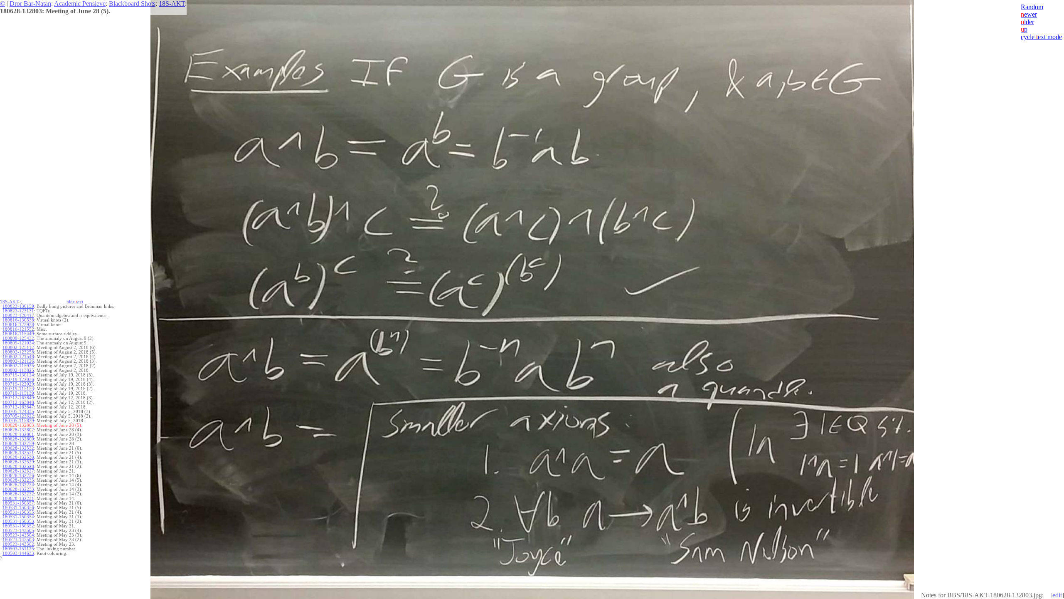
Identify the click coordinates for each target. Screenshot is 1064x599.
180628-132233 (18, 489)
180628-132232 (18, 494)
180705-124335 (18, 411)
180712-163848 (18, 402)
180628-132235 (18, 480)
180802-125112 (18, 347)
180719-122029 (18, 384)
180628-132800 (18, 439)
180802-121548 (18, 356)
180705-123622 (18, 416)
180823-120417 (18, 315)
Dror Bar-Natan (30, 3)
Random (1032, 6)
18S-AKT (172, 3)
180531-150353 (18, 521)
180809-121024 (18, 343)
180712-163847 (18, 407)
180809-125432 (18, 338)
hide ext (74, 302)
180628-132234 (18, 485)
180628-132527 (18, 471)
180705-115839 (18, 420)
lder (1027, 21)
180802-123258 (18, 352)
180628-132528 (18, 466)
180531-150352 (18, 526)
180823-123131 (18, 311)
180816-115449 (18, 334)
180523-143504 (18, 535)
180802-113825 (18, 370)
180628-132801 (18, 434)
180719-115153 (18, 388)
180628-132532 (18, 448)
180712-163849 (18, 398)
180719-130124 (18, 375)
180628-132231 (18, 498)
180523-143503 (18, 539)
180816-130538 (18, 320)
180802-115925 (18, 366)
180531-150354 (18, 517)
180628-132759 (18, 443)
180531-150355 (18, 512)
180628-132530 (18, 457)
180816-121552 (18, 329)
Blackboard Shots (132, 3)
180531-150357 (18, 503)
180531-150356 (18, 507)
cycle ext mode (1041, 36)
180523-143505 (18, 530)
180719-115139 (18, 393)
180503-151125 (18, 549)
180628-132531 (18, 452)
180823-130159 (18, 306)
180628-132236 (18, 475)
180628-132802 (18, 430)
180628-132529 (18, 462)
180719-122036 (18, 379)
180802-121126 (18, 361)
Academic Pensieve (80, 3)
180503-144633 (18, 553)
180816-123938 (18, 324)
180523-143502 (18, 544)
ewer (1029, 14)
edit (1057, 595)
